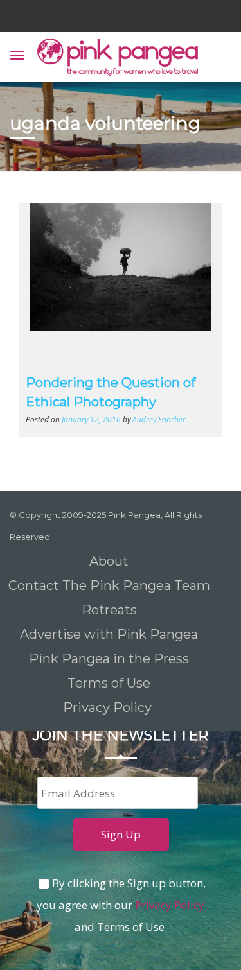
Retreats (109, 610)
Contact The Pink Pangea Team (109, 585)
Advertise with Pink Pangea (109, 634)
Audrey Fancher (159, 419)
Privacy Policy (109, 707)
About (109, 561)
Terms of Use (108, 683)
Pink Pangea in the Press (109, 658)
